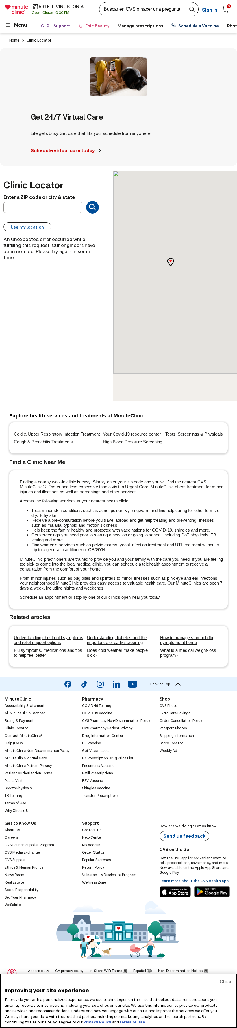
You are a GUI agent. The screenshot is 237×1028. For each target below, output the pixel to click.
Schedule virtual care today (63, 150)
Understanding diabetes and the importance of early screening (117, 640)
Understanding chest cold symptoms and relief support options (48, 640)
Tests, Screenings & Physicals (194, 434)
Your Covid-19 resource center (132, 434)
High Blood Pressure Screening (132, 441)
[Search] (92, 207)
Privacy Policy (97, 1022)
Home (14, 40)
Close (226, 981)
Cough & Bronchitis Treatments (43, 441)
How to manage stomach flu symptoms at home (186, 640)
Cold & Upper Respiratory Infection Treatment (57, 434)
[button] (175, 267)
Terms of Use (132, 1022)
